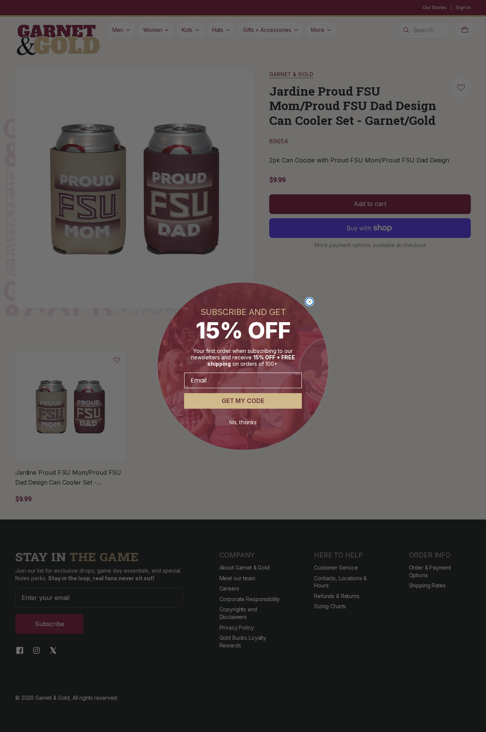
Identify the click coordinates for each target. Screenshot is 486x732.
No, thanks (243, 422)
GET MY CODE (243, 401)
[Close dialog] (309, 301)
